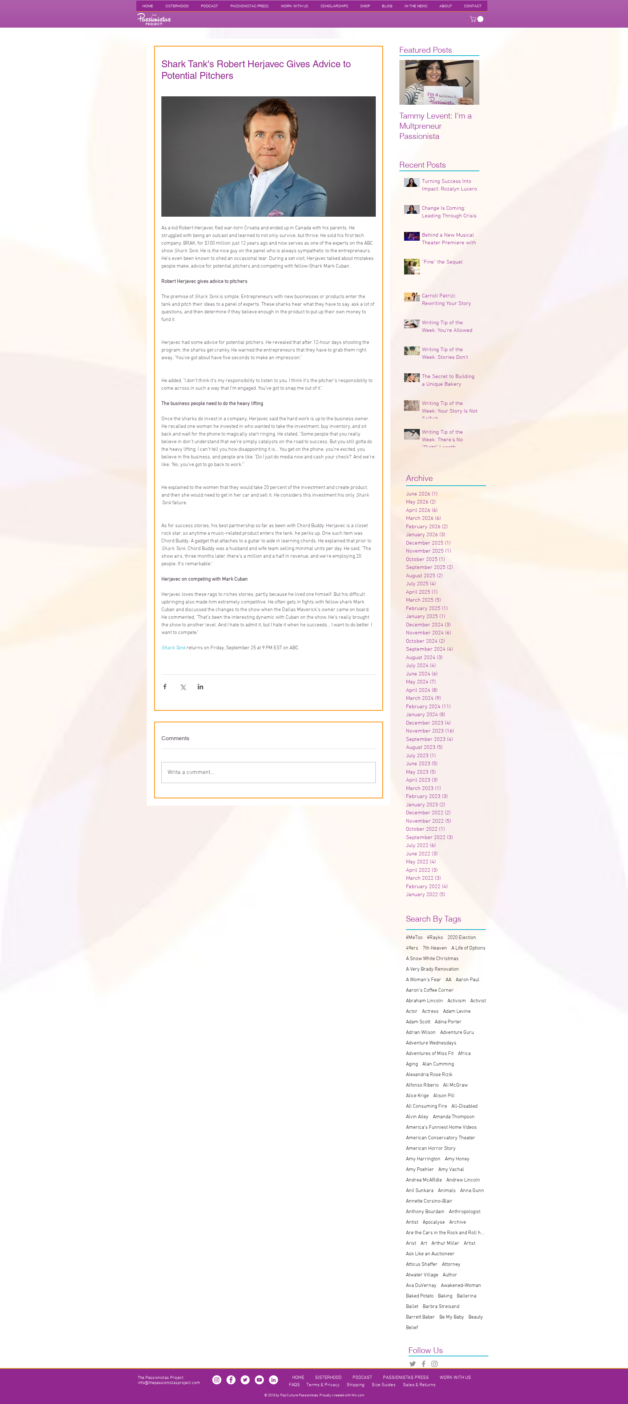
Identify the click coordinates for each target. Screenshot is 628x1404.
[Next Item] (467, 82)
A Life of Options (468, 948)
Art (423, 1243)
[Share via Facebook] (164, 686)
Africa (464, 1054)
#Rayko (435, 938)
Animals (447, 1191)
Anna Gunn (472, 1191)
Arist (411, 1243)
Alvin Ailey (417, 1117)
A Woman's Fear (423, 980)
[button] (477, 19)
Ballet (412, 1307)
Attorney (451, 1264)
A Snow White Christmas (432, 959)
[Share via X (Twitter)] (182, 686)
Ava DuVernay (421, 1286)
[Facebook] (423, 1364)
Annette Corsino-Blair (429, 1201)
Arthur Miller (445, 1243)
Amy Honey (457, 1159)
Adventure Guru (457, 1033)
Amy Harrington (423, 1159)
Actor (412, 1011)
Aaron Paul (467, 980)
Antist (412, 1222)
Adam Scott (418, 1022)
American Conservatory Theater (440, 1138)
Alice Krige (417, 1096)
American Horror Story (431, 1149)
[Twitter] (412, 1364)
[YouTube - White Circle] (259, 1379)
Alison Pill (444, 1096)
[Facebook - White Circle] (231, 1379)
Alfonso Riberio (422, 1085)
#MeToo (414, 938)
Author (450, 1275)
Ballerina (466, 1296)
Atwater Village (422, 1275)
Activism (456, 1001)
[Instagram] (434, 1364)
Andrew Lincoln (463, 1180)
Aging (412, 1064)
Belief (412, 1328)
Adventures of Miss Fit (430, 1054)
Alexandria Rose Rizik (429, 1075)
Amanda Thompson (454, 1117)
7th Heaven (435, 948)
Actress (430, 1011)
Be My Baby (451, 1317)
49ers (412, 948)
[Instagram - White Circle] (216, 1379)
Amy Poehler (420, 1170)
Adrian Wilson (421, 1033)
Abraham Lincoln (424, 1001)
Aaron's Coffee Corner (430, 990)
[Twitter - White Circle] (245, 1379)
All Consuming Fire (426, 1106)
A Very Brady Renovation (432, 969)
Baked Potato (420, 1296)
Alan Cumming (438, 1064)
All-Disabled (464, 1106)
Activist (478, 1001)
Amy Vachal (451, 1170)
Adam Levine (457, 1011)
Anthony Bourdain (425, 1212)
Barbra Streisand (441, 1307)
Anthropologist (464, 1212)
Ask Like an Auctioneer (430, 1254)
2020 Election (461, 938)
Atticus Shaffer (422, 1264)
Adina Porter (448, 1022)
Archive (457, 1222)
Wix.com (358, 1395)
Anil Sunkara (420, 1191)
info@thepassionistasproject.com (169, 1382)
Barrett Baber (420, 1317)
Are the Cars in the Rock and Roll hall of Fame (446, 1233)
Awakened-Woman (461, 1286)
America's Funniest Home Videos (441, 1127)
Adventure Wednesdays (431, 1043)
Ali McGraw (455, 1085)
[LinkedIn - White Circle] (273, 1379)
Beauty (475, 1317)
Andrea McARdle (424, 1180)
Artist (469, 1243)
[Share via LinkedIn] (200, 686)
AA (448, 980)
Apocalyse (434, 1222)
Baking (445, 1296)
